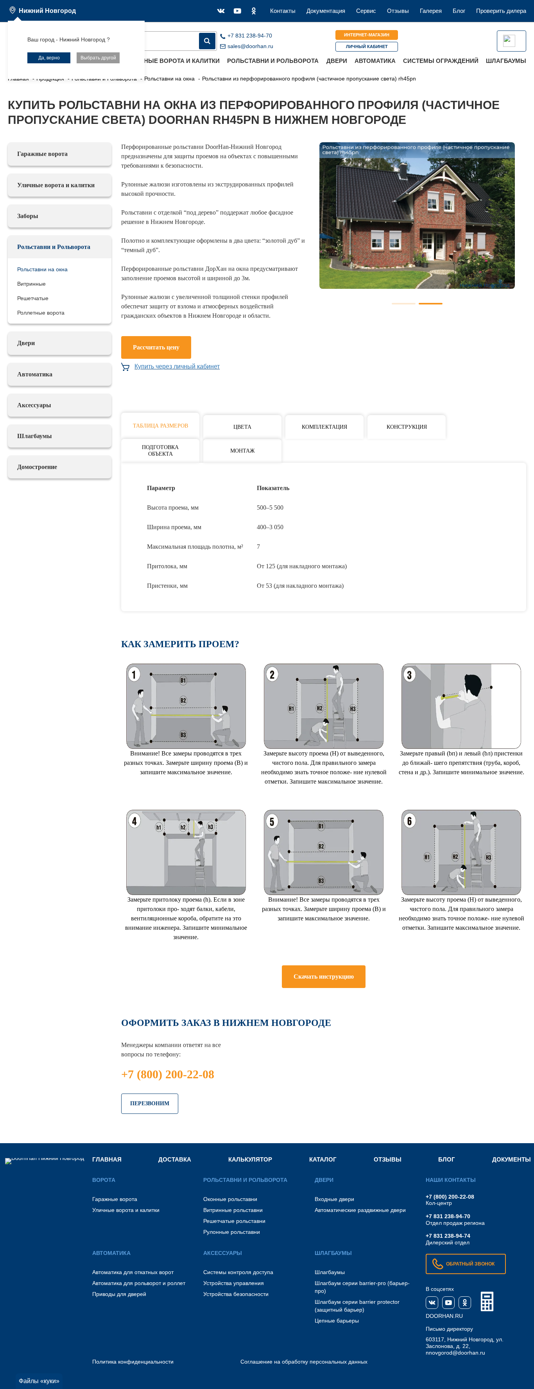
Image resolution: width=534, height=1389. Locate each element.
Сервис (366, 10)
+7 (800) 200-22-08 (167, 1074)
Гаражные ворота (42, 153)
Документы (511, 1159)
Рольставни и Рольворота (273, 60)
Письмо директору (449, 1329)
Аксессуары (34, 405)
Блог (459, 10)
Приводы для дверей (119, 1294)
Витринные (31, 284)
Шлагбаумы (506, 60)
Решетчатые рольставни (234, 1221)
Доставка (174, 1159)
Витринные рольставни (233, 1210)
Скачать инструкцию (324, 976)
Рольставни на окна (42, 269)
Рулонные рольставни (231, 1232)
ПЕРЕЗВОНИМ (149, 1103)
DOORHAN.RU (444, 1316)
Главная (107, 1159)
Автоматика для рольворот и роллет (138, 1283)
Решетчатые (32, 298)
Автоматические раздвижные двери (360, 1210)
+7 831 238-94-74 (448, 1236)
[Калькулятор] (487, 1301)
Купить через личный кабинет (177, 366)
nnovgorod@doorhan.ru (455, 1353)
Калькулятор (250, 1159)
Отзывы (398, 10)
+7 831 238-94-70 (448, 1216)
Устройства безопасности (236, 1294)
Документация (325, 10)
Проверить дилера (501, 10)
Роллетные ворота (41, 313)
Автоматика (375, 60)
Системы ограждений (440, 60)
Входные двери (334, 1199)
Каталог (323, 1159)
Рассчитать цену (156, 347)
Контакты (283, 10)
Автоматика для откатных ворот (133, 1272)
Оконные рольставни (230, 1199)
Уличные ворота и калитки (174, 60)
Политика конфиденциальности (133, 1362)
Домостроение (37, 467)
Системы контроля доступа (238, 1272)
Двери (336, 60)
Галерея (431, 10)
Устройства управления (233, 1283)
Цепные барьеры (337, 1320)
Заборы (27, 216)
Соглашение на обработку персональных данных (303, 1362)
